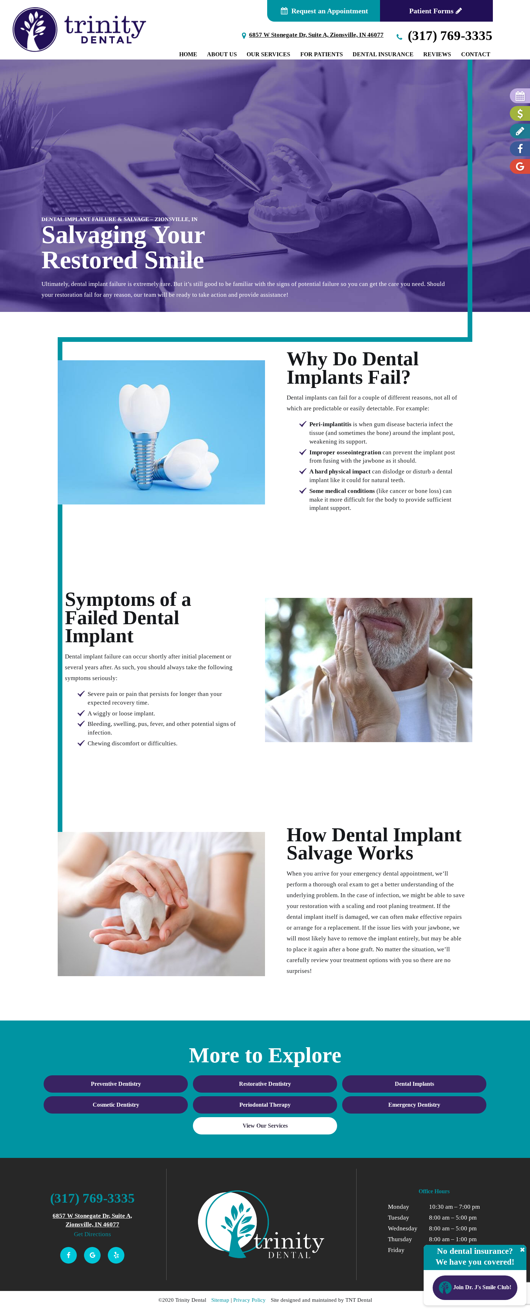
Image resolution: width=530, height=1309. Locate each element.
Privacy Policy (249, 1300)
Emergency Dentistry (414, 1105)
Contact (475, 54)
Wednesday (403, 1228)
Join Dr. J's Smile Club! (481, 1287)
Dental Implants (414, 1084)
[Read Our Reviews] (520, 166)
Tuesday (398, 1217)
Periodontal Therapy (265, 1105)
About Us (222, 54)
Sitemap (220, 1300)
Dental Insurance (383, 54)
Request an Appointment (329, 11)
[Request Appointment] (520, 95)
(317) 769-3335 (449, 35)
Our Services (268, 54)
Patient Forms (431, 11)
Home (188, 54)
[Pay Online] (520, 113)
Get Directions (92, 1234)
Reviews (437, 54)
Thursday (400, 1239)
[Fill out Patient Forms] (520, 131)
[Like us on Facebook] (520, 148)
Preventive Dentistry (116, 1084)
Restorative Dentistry (265, 1084)
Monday (398, 1206)
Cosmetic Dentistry (116, 1105)
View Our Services (265, 1126)
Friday (396, 1250)
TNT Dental (358, 1300)
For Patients (321, 54)
